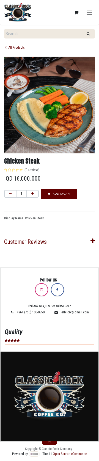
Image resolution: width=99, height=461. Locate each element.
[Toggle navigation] (89, 12)
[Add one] (32, 194)
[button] (49, 441)
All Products (17, 47)
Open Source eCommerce (70, 454)
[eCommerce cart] (76, 12)
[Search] (88, 33)
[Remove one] (10, 194)
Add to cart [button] (61, 193)
